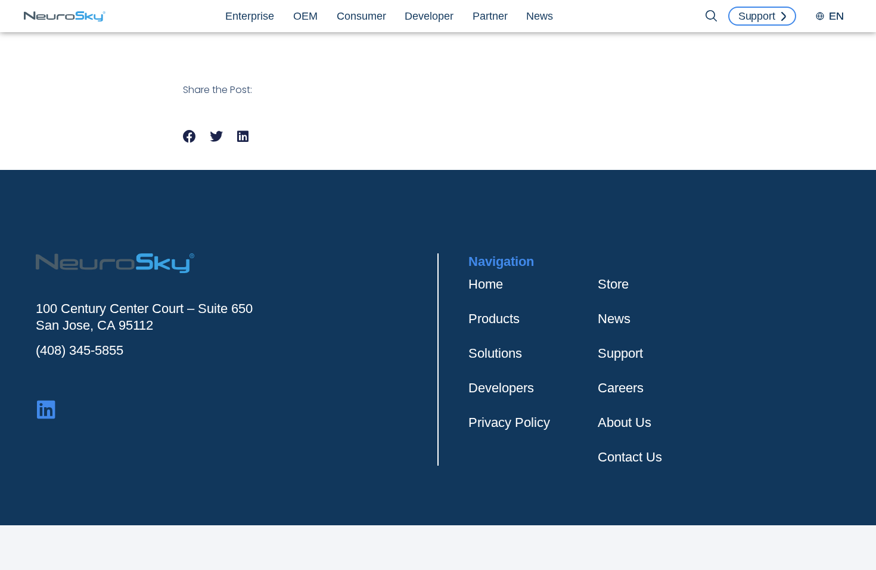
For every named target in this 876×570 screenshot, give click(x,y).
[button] (190, 136)
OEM (305, 16)
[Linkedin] (46, 409)
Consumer (361, 16)
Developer (429, 16)
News (539, 16)
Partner (490, 16)
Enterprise (249, 16)
